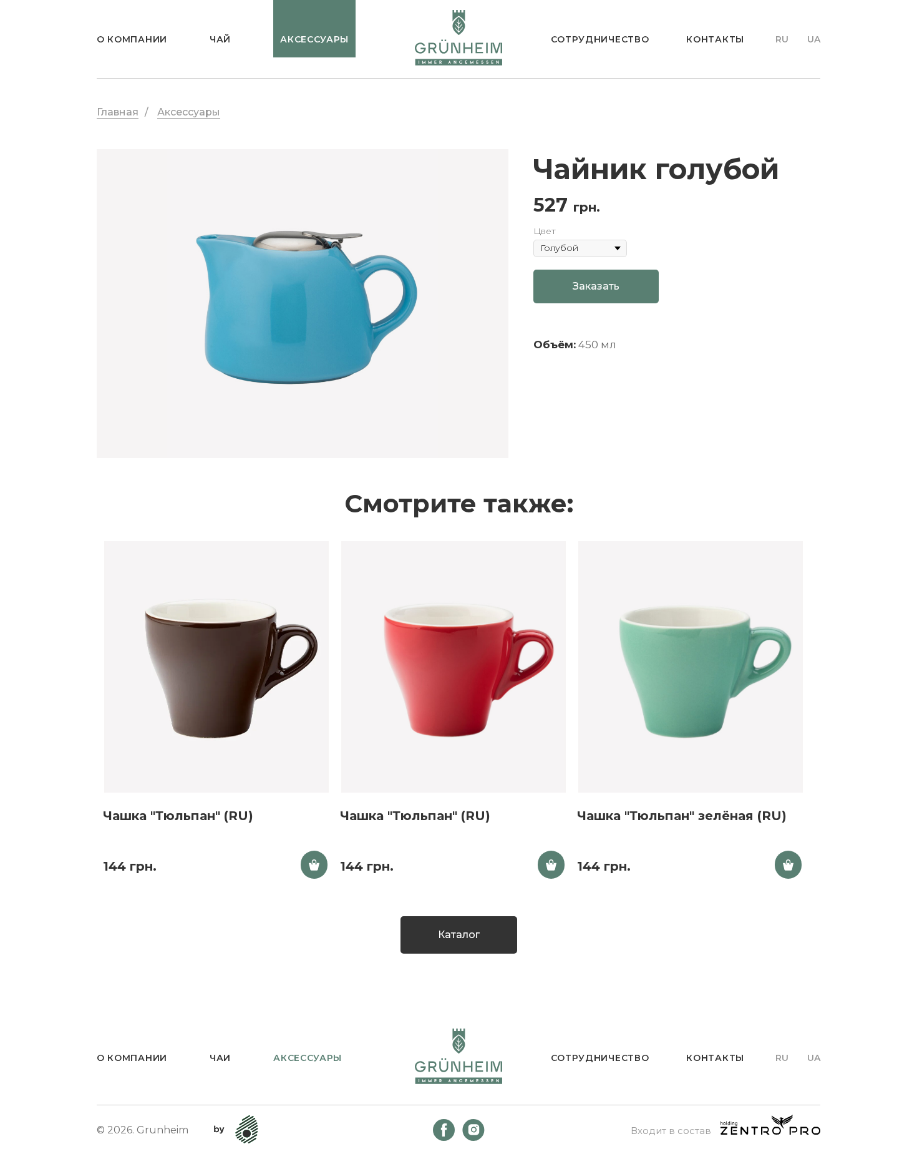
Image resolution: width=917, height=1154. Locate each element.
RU (781, 39)
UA (813, 39)
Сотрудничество (600, 39)
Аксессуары (188, 112)
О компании (132, 39)
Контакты (715, 39)
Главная (117, 112)
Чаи (220, 1058)
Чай (220, 39)
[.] (314, 865)
